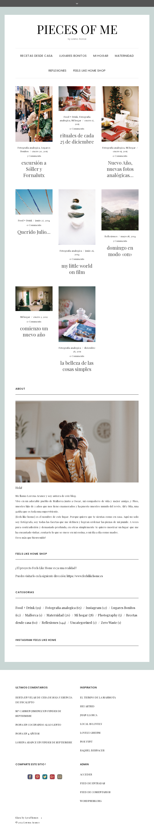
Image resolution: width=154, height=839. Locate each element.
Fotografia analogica (28, 147)
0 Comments (77, 128)
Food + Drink (71, 116)
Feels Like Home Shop (89, 70)
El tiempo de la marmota (98, 697)
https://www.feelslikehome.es (85, 576)
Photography (108, 615)
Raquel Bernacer (92, 750)
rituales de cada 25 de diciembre (77, 138)
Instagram (93, 608)
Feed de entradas (92, 783)
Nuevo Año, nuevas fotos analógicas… (120, 168)
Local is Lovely (91, 724)
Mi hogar (100, 56)
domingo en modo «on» (120, 250)
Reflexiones (58, 70)
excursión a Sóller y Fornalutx (33, 168)
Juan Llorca (88, 715)
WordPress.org (91, 801)
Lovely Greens (90, 732)
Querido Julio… (33, 232)
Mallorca (31, 615)
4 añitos (34, 733)
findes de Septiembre (57, 742)
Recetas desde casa (36, 56)
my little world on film (76, 268)
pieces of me (77, 29)
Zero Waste (109, 622)
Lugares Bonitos (123, 608)
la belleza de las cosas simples (76, 366)
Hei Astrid (87, 706)
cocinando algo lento (44, 724)
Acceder (86, 774)
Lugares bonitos (73, 56)
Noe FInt (86, 741)
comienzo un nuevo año (34, 331)
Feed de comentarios (95, 792)
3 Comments (34, 155)
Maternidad (124, 56)
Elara (18, 817)
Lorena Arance (26, 742)
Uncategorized (81, 622)
